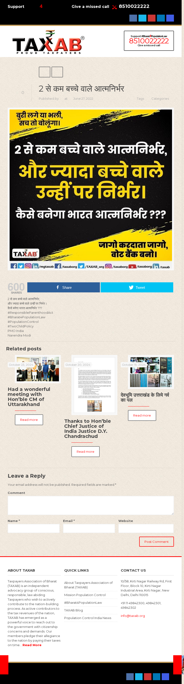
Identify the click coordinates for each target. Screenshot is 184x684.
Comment (16, 493)
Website (125, 521)
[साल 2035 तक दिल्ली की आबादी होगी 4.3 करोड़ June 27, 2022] (177, 664)
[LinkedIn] (161, 18)
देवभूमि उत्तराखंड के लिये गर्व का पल (145, 397)
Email (69, 521)
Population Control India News (87, 618)
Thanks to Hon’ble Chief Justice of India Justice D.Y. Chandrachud (87, 428)
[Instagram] (170, 18)
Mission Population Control (85, 595)
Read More (32, 645)
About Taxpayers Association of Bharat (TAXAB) (88, 585)
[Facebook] (133, 18)
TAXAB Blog (73, 610)
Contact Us (39, 672)
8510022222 (134, 6)
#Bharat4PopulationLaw (83, 602)
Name (14, 521)
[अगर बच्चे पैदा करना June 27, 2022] (4, 664)
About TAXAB (18, 672)
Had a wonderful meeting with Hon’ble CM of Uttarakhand (29, 396)
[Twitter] (142, 18)
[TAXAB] (48, 41)
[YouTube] (151, 18)
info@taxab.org (133, 616)
